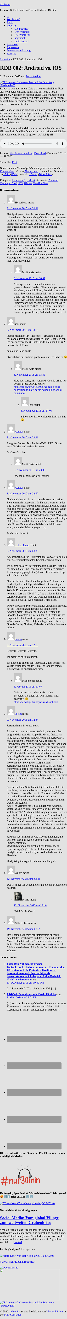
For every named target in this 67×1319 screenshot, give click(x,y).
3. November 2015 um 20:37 (29, 278)
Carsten (19, 431)
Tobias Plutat (22, 545)
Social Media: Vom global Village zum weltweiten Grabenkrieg (29, 1220)
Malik (6, 174)
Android (53, 180)
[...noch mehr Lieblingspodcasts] (17, 1261)
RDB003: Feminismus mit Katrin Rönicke (31, 994)
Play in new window (21, 153)
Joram (18, 639)
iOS (20, 183)
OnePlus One (40, 183)
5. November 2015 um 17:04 (36, 410)
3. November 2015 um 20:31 (22, 208)
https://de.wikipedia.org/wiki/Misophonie (36, 702)
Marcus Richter (54, 1311)
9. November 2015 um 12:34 (22, 719)
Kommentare (7, 171)
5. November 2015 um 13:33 (29, 374)
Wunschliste (45, 174)
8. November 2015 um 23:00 (29, 470)
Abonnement (31, 171)
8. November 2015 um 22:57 (22, 493)
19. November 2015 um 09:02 (23, 928)
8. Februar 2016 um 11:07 (28, 686)
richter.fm (5, 4)
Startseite (5, 59)
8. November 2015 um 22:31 (22, 437)
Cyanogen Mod (8, 183)
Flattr (14, 174)
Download (40, 153)
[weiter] (17, 1242)
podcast (31, 180)
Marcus (33, 174)
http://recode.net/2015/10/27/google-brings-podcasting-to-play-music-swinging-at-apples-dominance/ (38, 389)
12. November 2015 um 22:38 (23, 878)
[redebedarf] (18, 180)
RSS (14, 162)
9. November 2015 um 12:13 (22, 645)
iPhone (28, 183)
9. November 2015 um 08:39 (22, 550)
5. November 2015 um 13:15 (22, 329)
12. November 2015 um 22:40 (30, 905)
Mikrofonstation (12, 1314)
